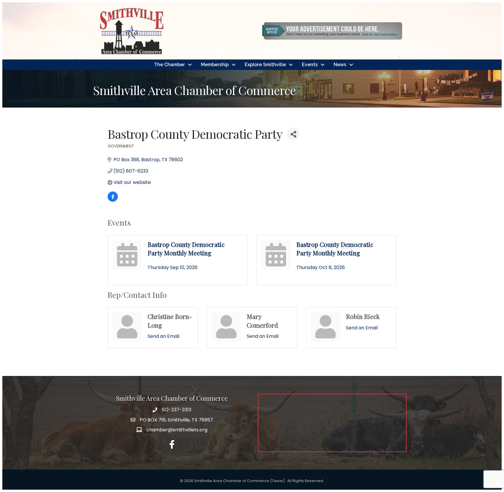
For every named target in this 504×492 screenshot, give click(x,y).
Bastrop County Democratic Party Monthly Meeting (186, 248)
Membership (215, 64)
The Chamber (169, 64)
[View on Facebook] (113, 200)
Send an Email (163, 336)
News (340, 64)
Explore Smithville (265, 64)
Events (310, 64)
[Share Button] (293, 133)
